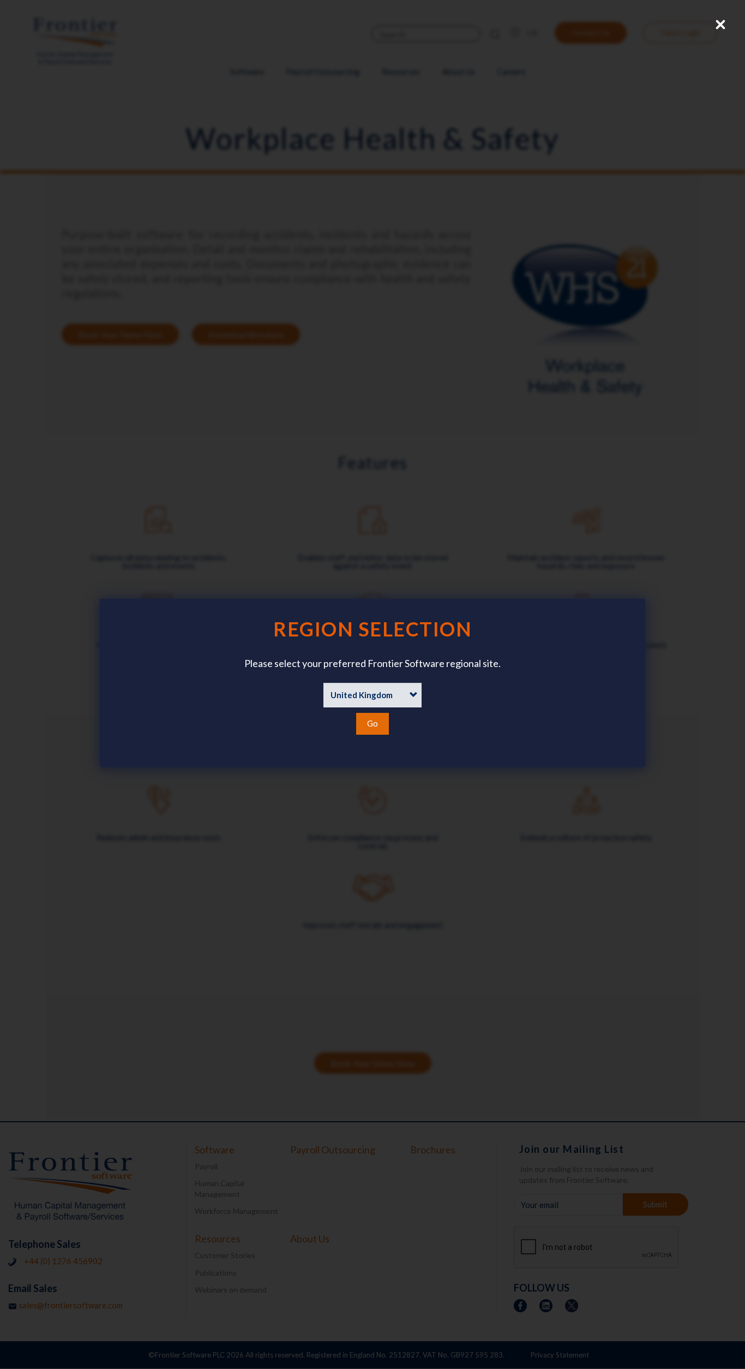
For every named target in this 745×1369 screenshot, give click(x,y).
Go (372, 723)
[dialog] (372, 683)
